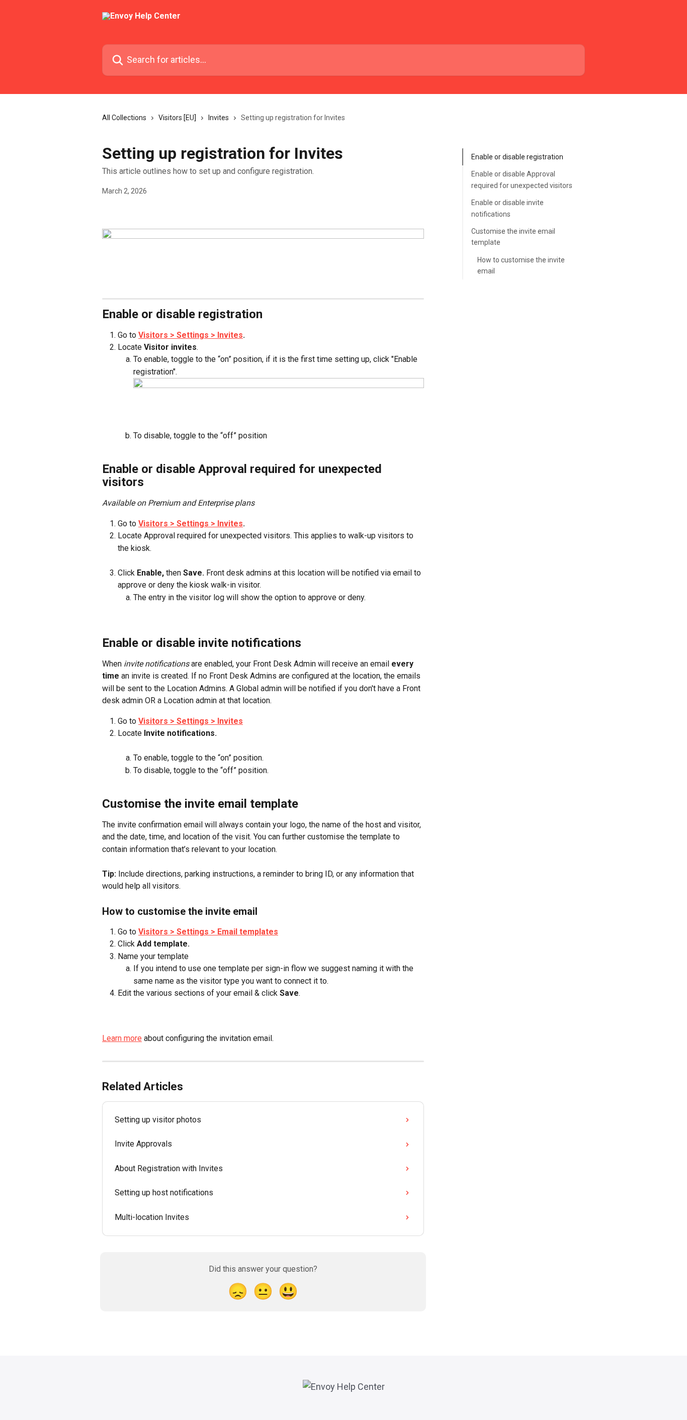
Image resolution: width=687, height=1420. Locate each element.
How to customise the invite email (521, 265)
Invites (218, 118)
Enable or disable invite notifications (507, 208)
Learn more (122, 1038)
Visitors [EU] (177, 118)
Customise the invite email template (513, 236)
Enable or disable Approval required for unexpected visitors (521, 179)
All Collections (124, 118)
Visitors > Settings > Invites (190, 335)
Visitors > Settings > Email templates (208, 931)
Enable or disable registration (517, 157)
